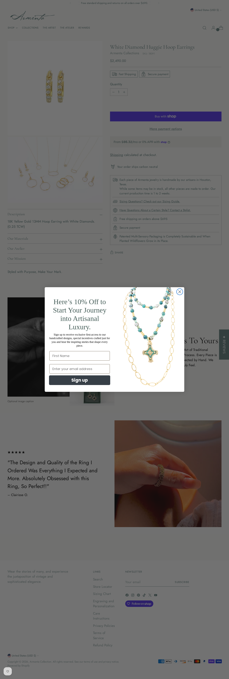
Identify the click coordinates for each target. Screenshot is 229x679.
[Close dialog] (180, 292)
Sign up (79, 380)
